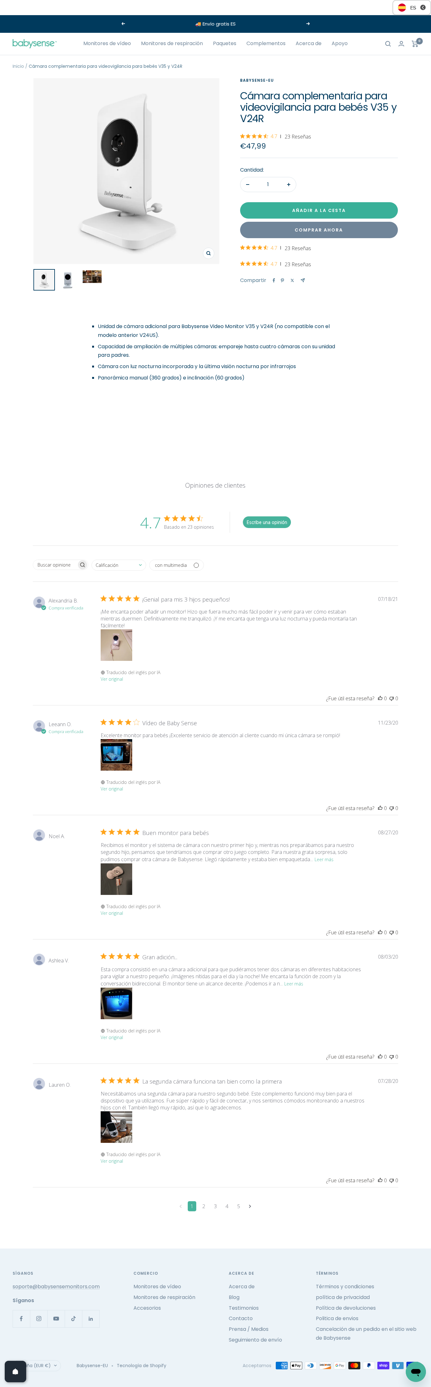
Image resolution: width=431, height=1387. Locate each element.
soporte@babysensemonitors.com (56, 1286)
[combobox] (119, 565)
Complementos (266, 43)
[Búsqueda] (388, 44)
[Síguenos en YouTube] (56, 1318)
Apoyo (340, 43)
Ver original (112, 679)
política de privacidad (343, 1297)
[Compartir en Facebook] (274, 280)
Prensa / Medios (249, 1329)
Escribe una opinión (267, 522)
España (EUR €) (34, 1365)
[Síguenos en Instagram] (38, 1318)
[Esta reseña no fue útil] (391, 698)
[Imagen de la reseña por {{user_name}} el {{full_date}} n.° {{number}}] (116, 645)
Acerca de (309, 43)
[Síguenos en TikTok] (73, 1318)
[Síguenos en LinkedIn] (90, 1318)
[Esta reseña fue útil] (380, 698)
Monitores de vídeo (107, 43)
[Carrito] (415, 44)
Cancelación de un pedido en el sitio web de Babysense (366, 1333)
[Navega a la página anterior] (181, 1206)
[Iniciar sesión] (401, 43)
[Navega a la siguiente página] (250, 1206)
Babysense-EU (257, 80)
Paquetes (224, 43)
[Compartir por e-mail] (303, 280)
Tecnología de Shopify (141, 1365)
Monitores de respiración (172, 43)
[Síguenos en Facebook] (21, 1318)
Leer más (324, 859)
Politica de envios (337, 1318)
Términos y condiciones (345, 1286)
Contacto (241, 1318)
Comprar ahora (319, 230)
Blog (234, 1297)
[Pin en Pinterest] (282, 280)
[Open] (15, 1371)
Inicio (18, 66)
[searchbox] (55, 565)
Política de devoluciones (346, 1308)
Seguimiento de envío (255, 1339)
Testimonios (244, 1308)
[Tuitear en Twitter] (292, 280)
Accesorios (147, 1308)
